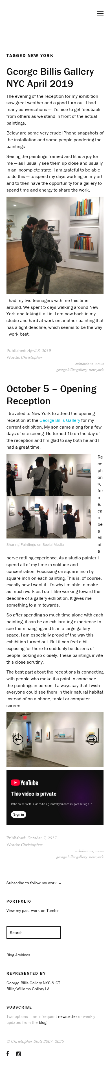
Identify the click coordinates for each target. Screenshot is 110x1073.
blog (42, 1022)
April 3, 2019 (39, 351)
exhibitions (84, 363)
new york (96, 369)
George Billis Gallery (59, 420)
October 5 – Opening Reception (51, 394)
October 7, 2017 (41, 838)
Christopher (31, 357)
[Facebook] (7, 1053)
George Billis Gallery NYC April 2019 (50, 77)
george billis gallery (71, 369)
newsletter (67, 1016)
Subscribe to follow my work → (34, 882)
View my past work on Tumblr (32, 910)
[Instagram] (18, 1053)
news (99, 363)
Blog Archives (18, 954)
